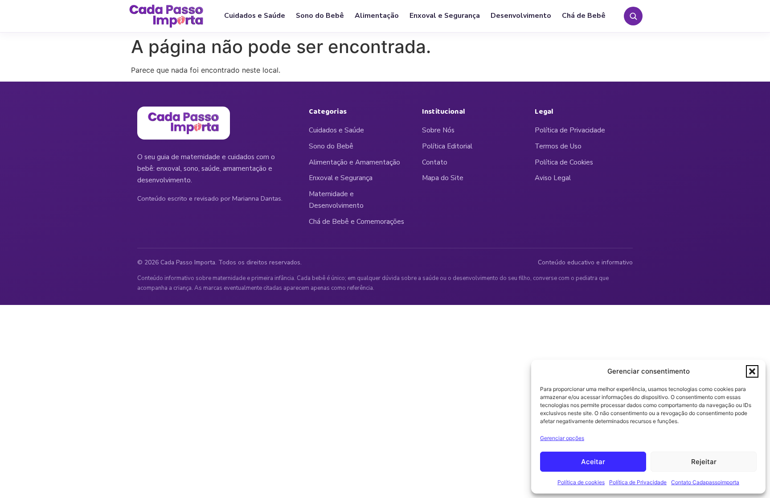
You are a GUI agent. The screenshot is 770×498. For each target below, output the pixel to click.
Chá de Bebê (584, 16)
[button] (752, 371)
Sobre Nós (438, 130)
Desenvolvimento (521, 16)
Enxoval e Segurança (445, 16)
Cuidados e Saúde (254, 16)
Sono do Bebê (320, 16)
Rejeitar (704, 461)
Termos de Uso (558, 146)
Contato (434, 162)
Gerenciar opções (562, 438)
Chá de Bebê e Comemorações (356, 221)
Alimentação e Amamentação (354, 162)
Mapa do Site (442, 177)
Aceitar (593, 461)
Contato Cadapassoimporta (705, 482)
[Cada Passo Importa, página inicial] (166, 16)
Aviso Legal (553, 177)
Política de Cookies (564, 162)
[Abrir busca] (633, 16)
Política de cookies (581, 482)
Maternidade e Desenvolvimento (336, 199)
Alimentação (377, 16)
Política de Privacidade (638, 482)
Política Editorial (447, 146)
